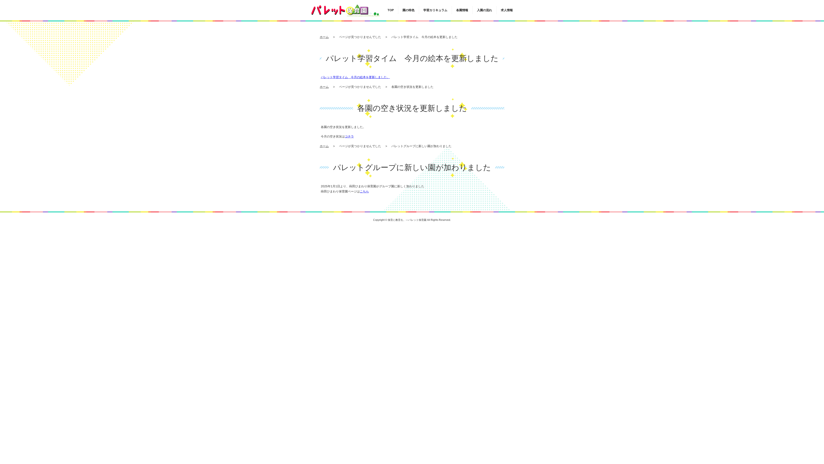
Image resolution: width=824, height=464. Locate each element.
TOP (391, 10)
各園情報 (462, 10)
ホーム (324, 37)
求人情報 (507, 10)
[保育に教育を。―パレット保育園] (345, 6)
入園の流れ (484, 10)
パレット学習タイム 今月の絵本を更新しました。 (355, 77)
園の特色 (409, 10)
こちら (364, 191)
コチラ (349, 136)
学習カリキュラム (435, 10)
